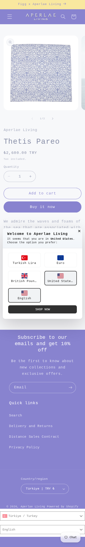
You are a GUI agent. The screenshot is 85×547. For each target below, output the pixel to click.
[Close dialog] (79, 231)
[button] (24, 260)
